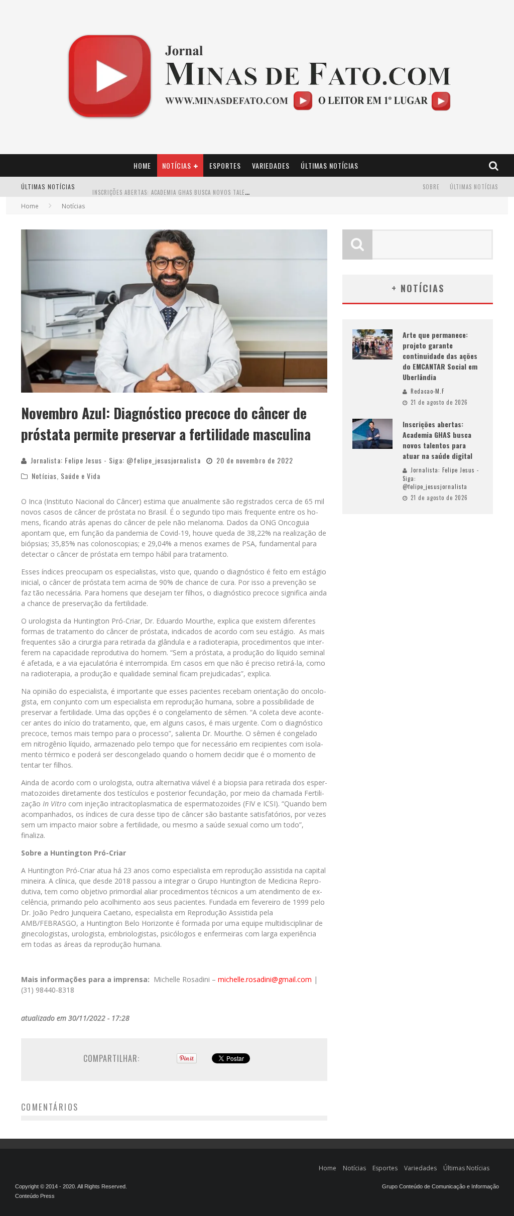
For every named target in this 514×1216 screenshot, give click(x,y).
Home (142, 165)
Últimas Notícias (329, 165)
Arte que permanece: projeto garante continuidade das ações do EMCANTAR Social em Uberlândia (440, 355)
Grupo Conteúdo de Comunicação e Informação (440, 1186)
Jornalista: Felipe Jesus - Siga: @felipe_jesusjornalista (116, 460)
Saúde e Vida (80, 475)
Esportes (225, 165)
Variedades (271, 165)
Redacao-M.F (427, 391)
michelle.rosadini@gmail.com (265, 979)
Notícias (176, 165)
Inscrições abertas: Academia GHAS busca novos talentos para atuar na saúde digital (217, 188)
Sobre (431, 187)
